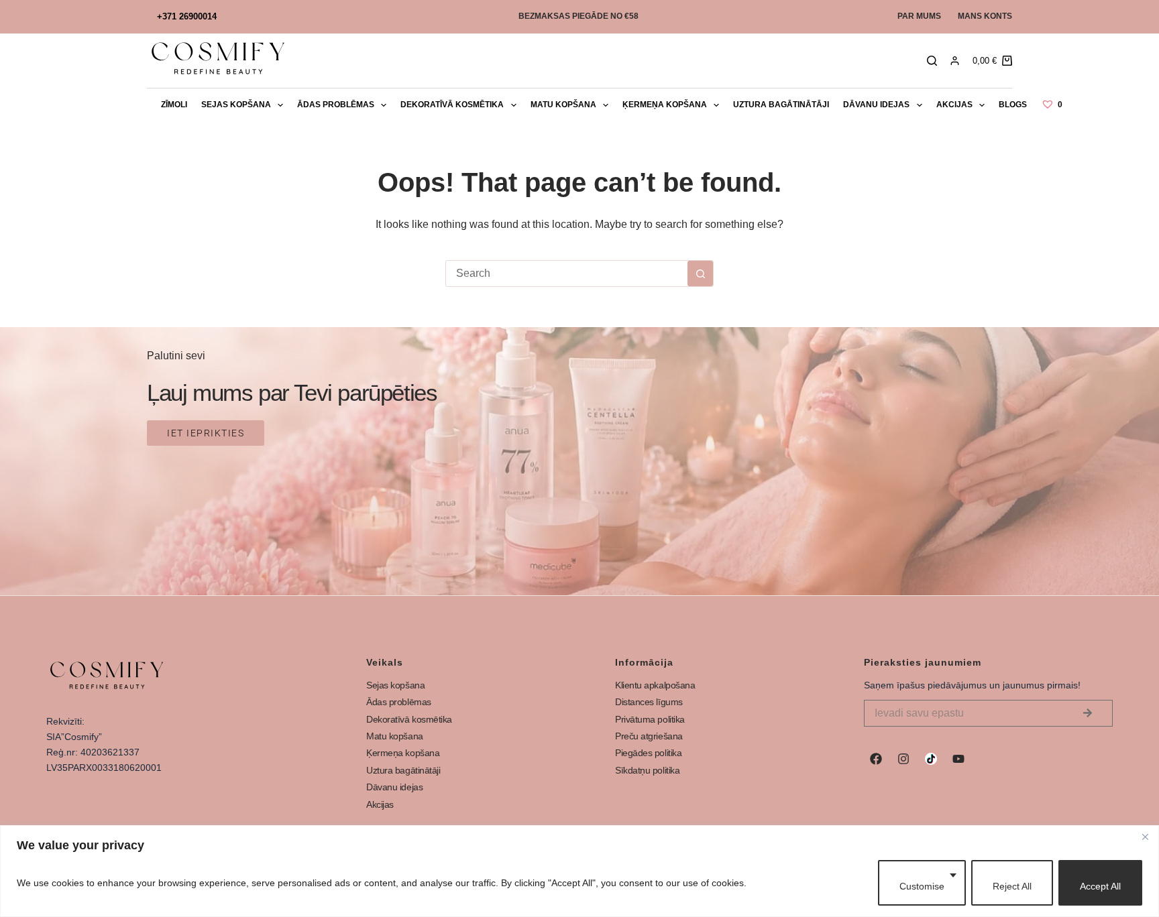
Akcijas (954, 104)
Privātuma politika (650, 719)
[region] (579, 871)
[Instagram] (903, 759)
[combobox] (566, 273)
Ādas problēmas (335, 104)
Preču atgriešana (649, 736)
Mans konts (985, 16)
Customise (921, 886)
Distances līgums (649, 701)
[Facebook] (876, 759)
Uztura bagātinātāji (781, 104)
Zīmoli (174, 104)
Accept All (1100, 886)
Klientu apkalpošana (655, 685)
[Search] (932, 61)
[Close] (1145, 837)
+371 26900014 (187, 16)
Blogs (1013, 104)
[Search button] (700, 273)
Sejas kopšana (236, 104)
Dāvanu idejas (876, 104)
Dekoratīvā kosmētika (452, 104)
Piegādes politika (648, 752)
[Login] (954, 60)
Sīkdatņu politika (647, 770)
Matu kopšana (563, 104)
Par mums (919, 16)
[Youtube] (958, 759)
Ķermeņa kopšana (664, 104)
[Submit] (1088, 713)
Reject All (1012, 886)
